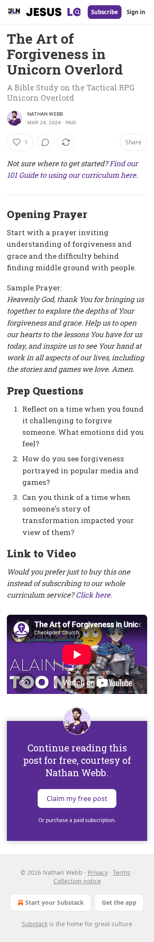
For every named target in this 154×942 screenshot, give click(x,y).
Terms (121, 872)
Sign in (136, 12)
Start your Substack (54, 902)
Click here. (94, 595)
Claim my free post (77, 798)
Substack (34, 924)
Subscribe (104, 12)
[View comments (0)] (45, 142)
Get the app (119, 902)
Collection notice (77, 881)
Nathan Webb (45, 114)
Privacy (98, 872)
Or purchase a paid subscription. (77, 820)
